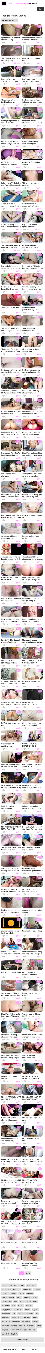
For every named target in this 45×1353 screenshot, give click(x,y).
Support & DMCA (9, 1349)
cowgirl (5, 1293)
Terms (24, 1349)
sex (34, 1330)
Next (28, 1273)
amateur (29, 1305)
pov (22, 1285)
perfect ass (17, 1309)
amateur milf (7, 1285)
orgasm (13, 1293)
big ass (20, 1305)
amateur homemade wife (21, 1330)
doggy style (7, 1301)
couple (27, 1309)
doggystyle (6, 1309)
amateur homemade (25, 1314)
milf (13, 1314)
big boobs (6, 1314)
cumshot (5, 1334)
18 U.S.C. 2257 (36, 1349)
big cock (5, 1330)
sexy (35, 1301)
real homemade (8, 1297)
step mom (6, 1322)
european (6, 1305)
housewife (26, 1322)
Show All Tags (22, 1339)
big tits (35, 1309)
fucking (27, 1297)
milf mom (16, 1289)
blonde (34, 1297)
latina (39, 1326)
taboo (16, 1285)
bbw (20, 1318)
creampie (5, 1318)
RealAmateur (23, 3)
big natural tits (25, 1301)
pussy (19, 1297)
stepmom (16, 1322)
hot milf (35, 1322)
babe (14, 1318)
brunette (5, 1326)
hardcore (30, 1326)
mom (35, 1318)
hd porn (27, 1318)
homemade (6, 1289)
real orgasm (31, 1285)
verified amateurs (18, 1326)
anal (13, 1305)
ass (37, 1314)
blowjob (36, 1289)
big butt (14, 1334)
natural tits (27, 1289)
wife (15, 1301)
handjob (29, 1293)
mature (21, 1293)
